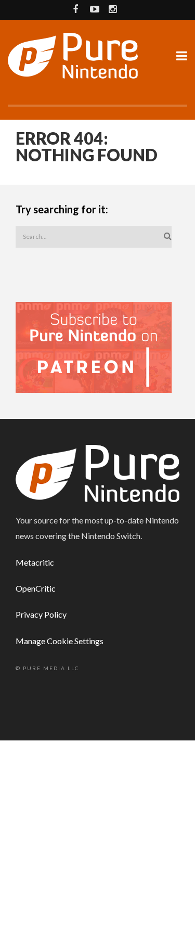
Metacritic (35, 562)
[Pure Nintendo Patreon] (94, 346)
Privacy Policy (41, 614)
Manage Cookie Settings (59, 641)
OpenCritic (36, 588)
